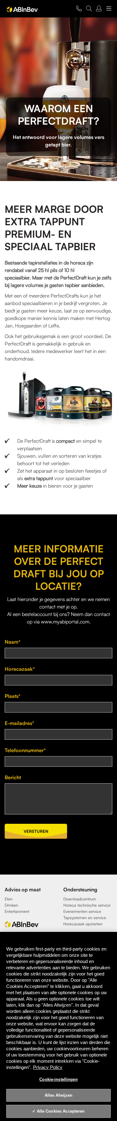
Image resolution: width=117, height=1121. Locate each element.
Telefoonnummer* (25, 750)
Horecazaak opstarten (82, 923)
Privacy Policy (47, 1067)
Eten (8, 898)
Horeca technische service (86, 905)
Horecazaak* (20, 669)
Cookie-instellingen (58, 1079)
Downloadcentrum (79, 898)
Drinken (11, 905)
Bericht (13, 777)
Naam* (13, 642)
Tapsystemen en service (84, 917)
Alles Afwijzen (59, 1095)
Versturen (36, 831)
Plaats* (13, 696)
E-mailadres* (19, 723)
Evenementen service (82, 911)
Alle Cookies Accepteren (61, 1111)
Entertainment (17, 911)
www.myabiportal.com (65, 621)
